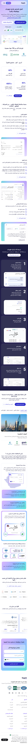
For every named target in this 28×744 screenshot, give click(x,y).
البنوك (26, 719)
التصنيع (25, 726)
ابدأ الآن (8, 3)
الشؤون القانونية (10, 716)
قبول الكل (4, 740)
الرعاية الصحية (24, 723)
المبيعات (11, 723)
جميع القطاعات (24, 728)
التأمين (25, 721)
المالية (12, 721)
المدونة (11, 707)
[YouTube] (19, 693)
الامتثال (11, 726)
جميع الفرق (11, 728)
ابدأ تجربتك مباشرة (7, 22)
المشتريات (11, 719)
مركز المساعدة (10, 710)
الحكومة (25, 716)
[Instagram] (16, 693)
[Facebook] (12, 693)
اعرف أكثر (10, 96)
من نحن (11, 702)
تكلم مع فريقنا (18, 96)
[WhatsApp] (22, 693)
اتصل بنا (11, 705)
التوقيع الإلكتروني (24, 702)
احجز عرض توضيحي (20, 22)
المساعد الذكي (24, 707)
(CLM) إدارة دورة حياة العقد (21, 705)
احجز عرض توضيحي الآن (14, 255)
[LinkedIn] (9, 693)
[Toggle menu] (4, 3)
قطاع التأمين (3, 410)
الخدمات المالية (10, 410)
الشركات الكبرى (16, 410)
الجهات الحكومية (23, 410)
